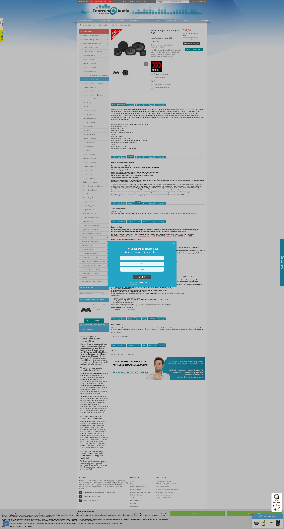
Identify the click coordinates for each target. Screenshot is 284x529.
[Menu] (280, 494)
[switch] (276, 509)
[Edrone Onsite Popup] (142, 264)
